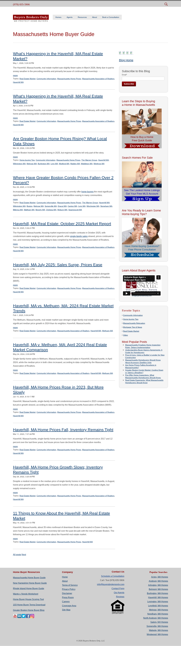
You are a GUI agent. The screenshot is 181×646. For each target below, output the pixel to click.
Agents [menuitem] (69, 17)
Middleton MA (86, 164)
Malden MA (75, 164)
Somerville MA (51, 206)
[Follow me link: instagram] (32, 617)
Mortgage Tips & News (132, 327)
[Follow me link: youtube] (15, 617)
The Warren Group (89, 160)
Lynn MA (54, 164)
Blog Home (126, 60)
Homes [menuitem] (58, 17)
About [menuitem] (94, 17)
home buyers (87, 192)
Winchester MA (93, 206)
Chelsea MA (51, 210)
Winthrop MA (99, 164)
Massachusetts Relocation (134, 323)
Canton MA (72, 206)
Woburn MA (62, 210)
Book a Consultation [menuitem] (110, 17)
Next (24, 554)
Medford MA (64, 164)
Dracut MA (62, 206)
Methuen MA (107, 331)
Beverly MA (40, 210)
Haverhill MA (18, 82)
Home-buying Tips (27, 160)
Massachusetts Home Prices (69, 79)
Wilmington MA (19, 164)
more (15, 75)
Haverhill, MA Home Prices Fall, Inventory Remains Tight (63, 430)
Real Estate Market (27, 79)
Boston (29, 206)
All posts (17, 554)
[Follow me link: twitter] (23, 617)
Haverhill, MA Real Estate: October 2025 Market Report (62, 224)
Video (125, 335)
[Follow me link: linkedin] (19, 617)
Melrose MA (32, 164)
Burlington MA (44, 164)
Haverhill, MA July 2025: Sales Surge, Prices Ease (57, 265)
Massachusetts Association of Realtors (98, 79)
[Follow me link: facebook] (28, 617)
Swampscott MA (75, 210)
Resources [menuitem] (82, 17)
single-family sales (79, 236)
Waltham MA (29, 210)
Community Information (46, 79)
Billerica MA (18, 210)
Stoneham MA (106, 206)
